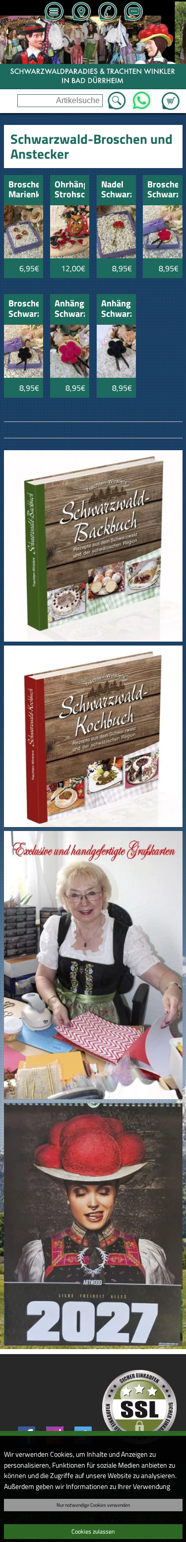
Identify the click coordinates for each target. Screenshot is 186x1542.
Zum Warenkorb (171, 95)
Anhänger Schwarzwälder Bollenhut (70, 309)
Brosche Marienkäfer (23, 190)
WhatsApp (141, 98)
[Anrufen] (107, 12)
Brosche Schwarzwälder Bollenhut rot (162, 190)
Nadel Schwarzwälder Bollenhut (116, 190)
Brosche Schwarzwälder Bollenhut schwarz (23, 309)
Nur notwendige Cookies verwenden (93, 1505)
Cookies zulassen (93, 1531)
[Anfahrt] (80, 12)
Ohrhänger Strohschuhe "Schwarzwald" (70, 190)
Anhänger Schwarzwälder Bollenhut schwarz (116, 309)
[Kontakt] (133, 12)
